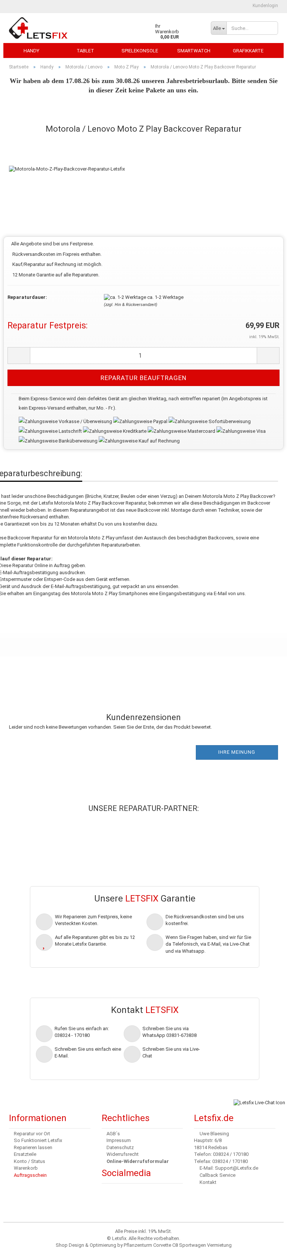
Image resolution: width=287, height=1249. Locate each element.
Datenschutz (120, 1147)
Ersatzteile (25, 1154)
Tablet (85, 50)
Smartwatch (193, 50)
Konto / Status (29, 1161)
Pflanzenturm (138, 1245)
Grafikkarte (248, 50)
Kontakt (208, 1182)
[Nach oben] (20, 1238)
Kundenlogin (264, 5)
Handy (31, 50)
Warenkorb (26, 1168)
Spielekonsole (139, 50)
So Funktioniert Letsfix (38, 1140)
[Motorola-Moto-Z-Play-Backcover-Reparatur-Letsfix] (67, 161)
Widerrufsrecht (123, 1154)
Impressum (119, 1140)
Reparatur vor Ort (32, 1133)
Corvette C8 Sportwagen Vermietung (192, 1245)
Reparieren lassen (33, 1147)
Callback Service (217, 1175)
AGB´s (113, 1133)
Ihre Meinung (236, 752)
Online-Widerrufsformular (138, 1161)
